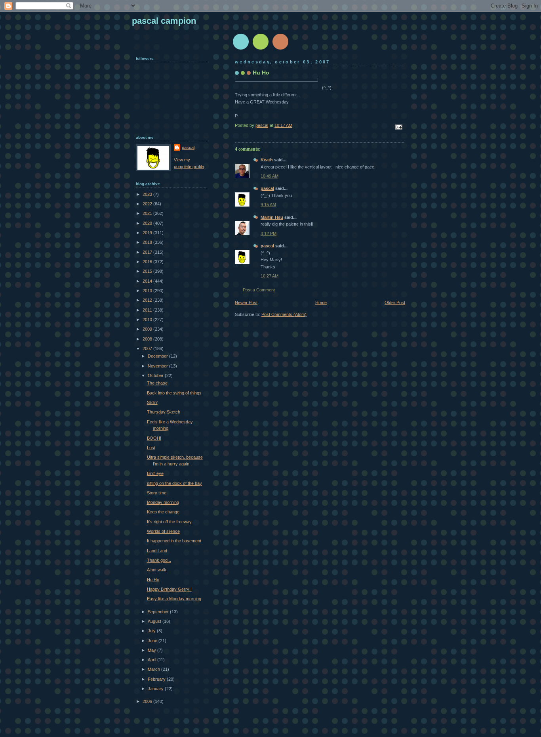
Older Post (395, 302)
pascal (267, 188)
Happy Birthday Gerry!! (169, 589)
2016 (148, 261)
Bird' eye (155, 473)
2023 (148, 194)
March (154, 669)
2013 (148, 290)
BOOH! (154, 438)
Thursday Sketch (163, 412)
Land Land (157, 550)
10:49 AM (269, 176)
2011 (148, 310)
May (152, 650)
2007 (148, 348)
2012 (148, 300)
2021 (148, 213)
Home (321, 302)
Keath (267, 159)
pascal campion (164, 21)
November (158, 366)
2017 (148, 252)
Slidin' (152, 402)
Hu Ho (153, 579)
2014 (148, 281)
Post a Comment (259, 289)
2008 (148, 339)
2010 (148, 319)
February (157, 679)
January (156, 688)
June (153, 640)
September (159, 611)
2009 (148, 329)
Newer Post (246, 302)
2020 (148, 223)
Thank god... (159, 560)
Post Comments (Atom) (284, 314)
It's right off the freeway (169, 521)
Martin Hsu (272, 217)
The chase (157, 383)
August (155, 621)
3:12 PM (268, 233)
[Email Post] (398, 126)
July (152, 630)
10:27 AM (269, 276)
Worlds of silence (163, 531)
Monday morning (163, 502)
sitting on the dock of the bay (174, 483)
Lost (151, 447)
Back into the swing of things (174, 393)
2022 (148, 203)
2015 (148, 271)
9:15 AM (268, 204)
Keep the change (163, 511)
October (156, 375)
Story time (156, 492)
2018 (148, 242)
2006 (148, 701)
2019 (148, 232)
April (152, 659)
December (158, 356)
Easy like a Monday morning (174, 598)
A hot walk (156, 569)
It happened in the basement (174, 540)
